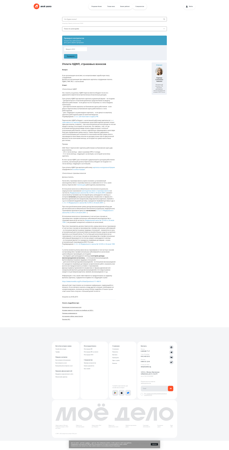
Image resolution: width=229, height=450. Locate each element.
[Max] (171, 347)
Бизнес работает (125, 6)
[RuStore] (128, 393)
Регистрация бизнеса (90, 346)
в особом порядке (78, 169)
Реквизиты (115, 352)
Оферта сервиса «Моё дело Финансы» (96, 426)
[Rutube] (171, 362)
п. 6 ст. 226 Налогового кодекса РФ (86, 117)
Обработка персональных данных (131, 426)
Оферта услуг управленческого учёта (113, 426)
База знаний (87, 368)
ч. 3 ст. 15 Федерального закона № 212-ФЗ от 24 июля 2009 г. (83, 203)
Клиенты (114, 363)
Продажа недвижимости (69, 313)
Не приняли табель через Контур (72, 316)
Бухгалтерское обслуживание (63, 360)
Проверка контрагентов (90, 363)
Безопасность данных (160, 426)
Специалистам (139, 6)
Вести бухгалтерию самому (63, 346)
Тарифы (57, 352)
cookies (87, 443)
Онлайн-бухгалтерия (60, 349)
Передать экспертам (61, 357)
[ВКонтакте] (171, 357)
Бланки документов (89, 365)
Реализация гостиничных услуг (71, 307)
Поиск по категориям (71, 29)
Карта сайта (171, 426)
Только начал (111, 6)
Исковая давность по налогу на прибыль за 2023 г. (77, 310)
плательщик (81, 185)
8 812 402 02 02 (145, 356)
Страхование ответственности (146, 426)
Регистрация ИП (88, 349)
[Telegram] (171, 352)
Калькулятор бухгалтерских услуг (64, 365)
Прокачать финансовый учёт (63, 371)
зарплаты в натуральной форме (104, 167)
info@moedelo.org (146, 366)
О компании (116, 346)
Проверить (71, 56)
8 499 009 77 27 (145, 351)
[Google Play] (115, 393)
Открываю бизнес (96, 6)
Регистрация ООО (88, 354)
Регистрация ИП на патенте (91, 352)
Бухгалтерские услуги (61, 363)
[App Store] (122, 393)
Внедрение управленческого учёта (64, 374)
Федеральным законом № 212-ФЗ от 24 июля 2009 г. (88, 193)
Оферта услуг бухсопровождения (80, 426)
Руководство (115, 357)
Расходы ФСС (66, 319)
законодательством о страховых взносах (96, 191)
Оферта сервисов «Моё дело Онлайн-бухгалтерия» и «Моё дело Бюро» (61, 427)
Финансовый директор (61, 377)
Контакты (114, 354)
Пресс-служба (116, 360)
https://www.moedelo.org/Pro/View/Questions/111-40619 (81, 281)
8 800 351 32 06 (145, 361)
